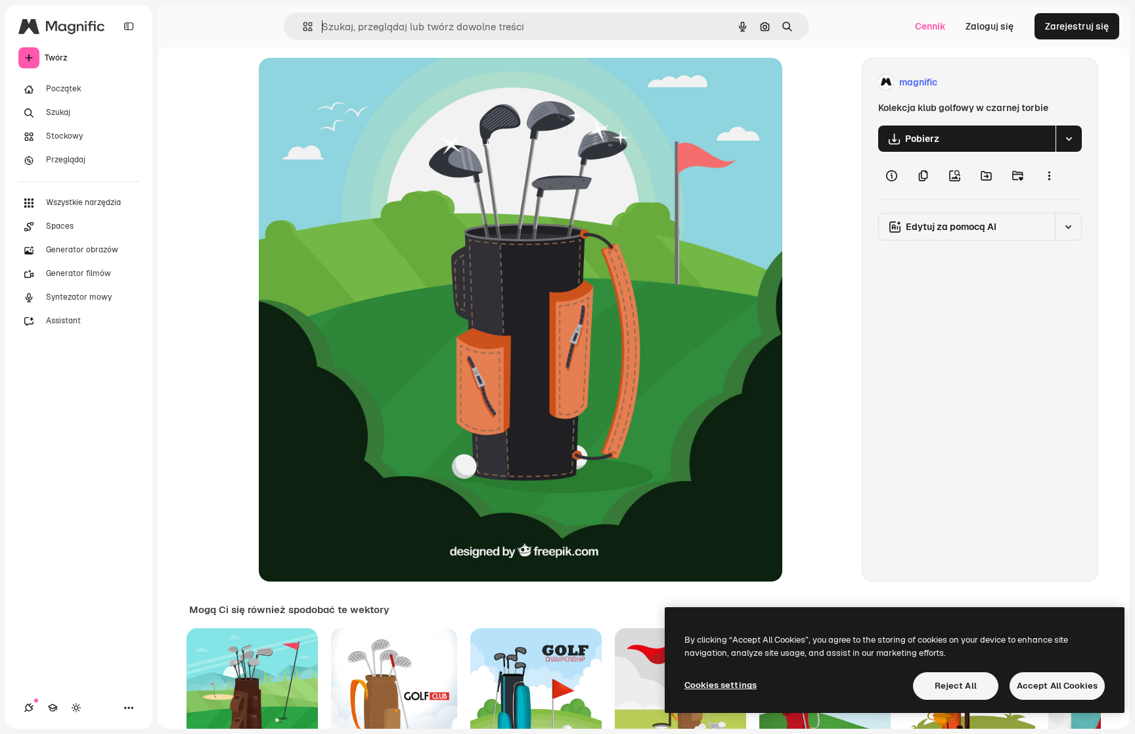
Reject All (956, 685)
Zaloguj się (989, 26)
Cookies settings (720, 685)
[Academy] (52, 707)
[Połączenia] (28, 707)
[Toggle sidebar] (128, 26)
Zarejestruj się (1077, 26)
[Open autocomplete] (302, 27)
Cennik (930, 26)
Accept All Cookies (1057, 685)
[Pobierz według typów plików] (1069, 139)
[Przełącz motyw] (76, 707)
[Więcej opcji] (1049, 175)
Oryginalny (349, 82)
